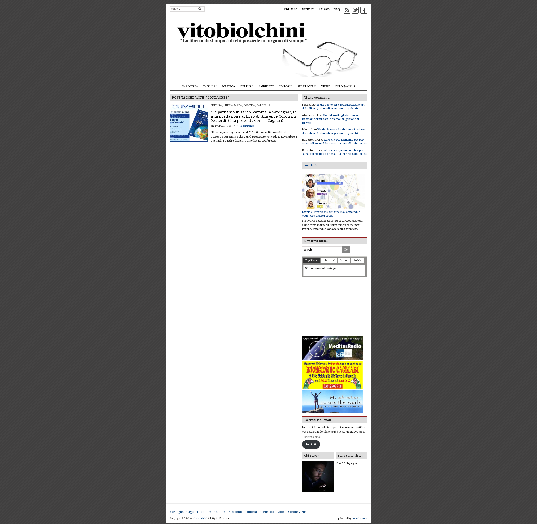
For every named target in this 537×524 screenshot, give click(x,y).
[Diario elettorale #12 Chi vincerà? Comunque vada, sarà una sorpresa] (333, 191)
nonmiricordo (359, 518)
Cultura (247, 86)
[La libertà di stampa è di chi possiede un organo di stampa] (268, 49)
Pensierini (311, 165)
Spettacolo (306, 86)
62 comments (246, 126)
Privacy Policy (329, 9)
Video (325, 86)
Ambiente (266, 86)
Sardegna (190, 86)
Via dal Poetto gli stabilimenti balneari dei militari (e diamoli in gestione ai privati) (331, 119)
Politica (228, 86)
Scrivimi (308, 9)
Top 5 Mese (311, 260)
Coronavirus (345, 86)
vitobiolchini (200, 518)
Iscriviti (311, 444)
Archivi (357, 260)
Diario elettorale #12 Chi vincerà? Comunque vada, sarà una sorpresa (331, 213)
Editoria (286, 86)
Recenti (344, 260)
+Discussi (329, 260)
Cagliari (210, 86)
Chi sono (290, 9)
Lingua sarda (233, 105)
